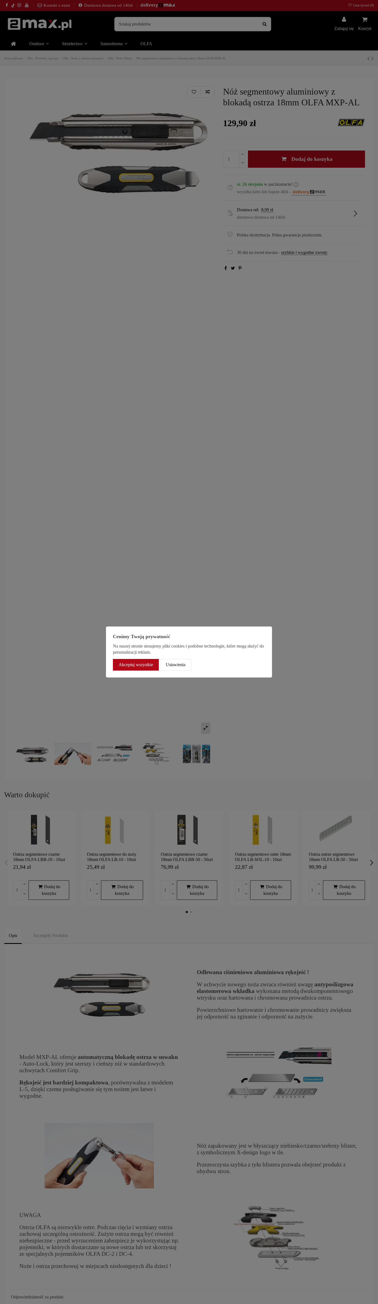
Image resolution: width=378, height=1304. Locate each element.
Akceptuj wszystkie (136, 664)
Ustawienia (175, 664)
